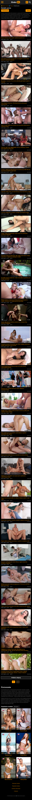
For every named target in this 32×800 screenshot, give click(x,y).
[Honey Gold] (23, 767)
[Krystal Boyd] (23, 718)
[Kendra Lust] (8, 743)
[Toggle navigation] (2, 2)
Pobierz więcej (16, 677)
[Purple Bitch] (23, 743)
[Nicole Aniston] (8, 767)
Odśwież (17, 706)
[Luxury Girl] (8, 718)
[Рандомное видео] (27, 2)
